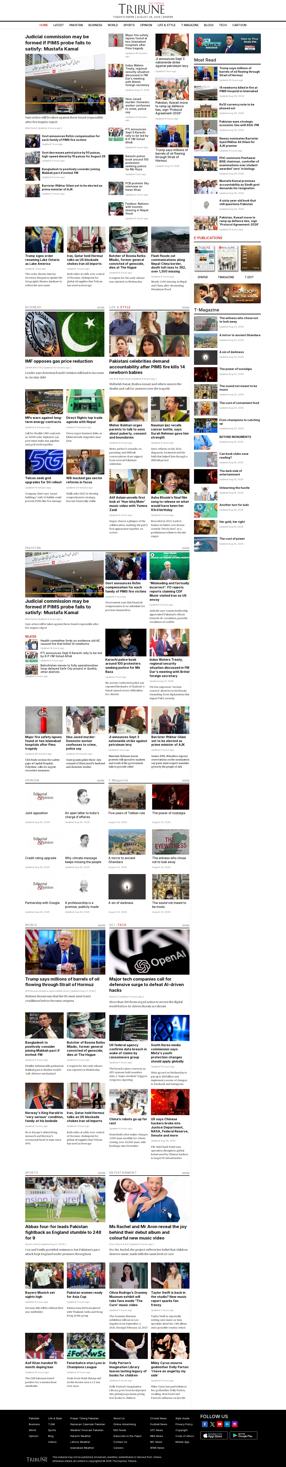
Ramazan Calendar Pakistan (87, 1424)
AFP (27, 991)
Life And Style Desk (119, 378)
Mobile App (182, 1441)
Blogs (208, 25)
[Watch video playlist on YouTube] (227, 43)
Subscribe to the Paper (127, 1436)
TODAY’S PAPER (124, 17)
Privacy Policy (184, 1424)
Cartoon (239, 25)
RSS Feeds (119, 1430)
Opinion (146, 25)
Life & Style (167, 25)
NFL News (156, 1441)
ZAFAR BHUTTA (33, 367)
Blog (50, 1436)
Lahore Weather (80, 1441)
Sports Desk (32, 1244)
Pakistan (76, 25)
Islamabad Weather (82, 1447)
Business (95, 25)
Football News (158, 1424)
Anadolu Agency (48, 991)
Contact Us (120, 1441)
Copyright (182, 1430)
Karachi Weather (80, 1436)
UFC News (156, 1430)
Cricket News (158, 1418)
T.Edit (51, 1424)
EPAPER (168, 17)
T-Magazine (190, 25)
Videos (52, 1441)
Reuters (34, 991)
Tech (223, 25)
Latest (58, 25)
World (113, 25)
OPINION (32, 780)
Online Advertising (124, 1424)
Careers (118, 1447)
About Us (119, 1418)
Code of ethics (185, 1436)
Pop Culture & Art (118, 1244)
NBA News (156, 1436)
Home (44, 25)
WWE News (157, 1447)
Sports (129, 25)
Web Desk (30, 128)
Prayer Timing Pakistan (84, 1418)
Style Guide (182, 1418)
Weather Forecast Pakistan (86, 1430)
